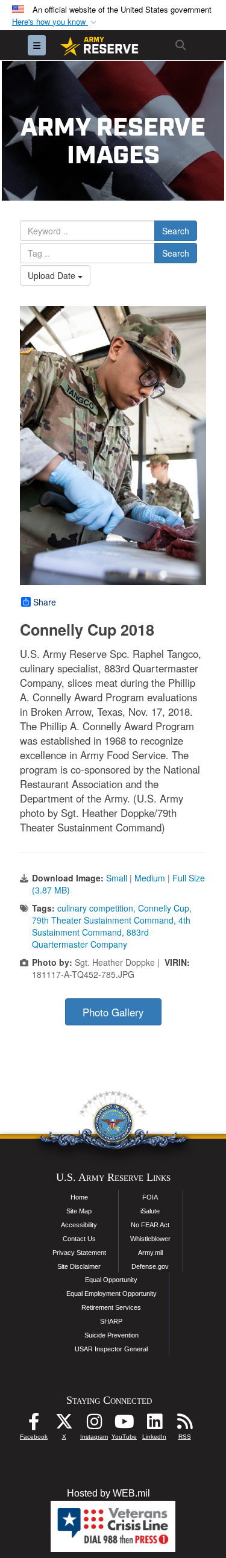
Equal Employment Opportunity (111, 1293)
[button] (55, 22)
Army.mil (150, 1252)
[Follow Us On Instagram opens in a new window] (94, 1424)
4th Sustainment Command (111, 926)
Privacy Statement (79, 1252)
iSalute (150, 1211)
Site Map (79, 1211)
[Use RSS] (184, 1424)
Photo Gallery (113, 1012)
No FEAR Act (150, 1224)
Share (44, 602)
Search (175, 231)
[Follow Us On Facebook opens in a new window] (34, 1424)
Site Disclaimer (79, 1266)
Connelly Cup (163, 908)
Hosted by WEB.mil (108, 1493)
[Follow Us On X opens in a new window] (64, 1424)
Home (79, 1197)
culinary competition (95, 908)
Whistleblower (150, 1238)
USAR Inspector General (111, 1349)
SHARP (111, 1321)
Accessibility (79, 1224)
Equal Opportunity (111, 1279)
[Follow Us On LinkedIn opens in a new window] (154, 1424)
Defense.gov (150, 1266)
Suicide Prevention (111, 1335)
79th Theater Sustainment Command (103, 920)
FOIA (150, 1197)
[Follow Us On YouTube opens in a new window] (124, 1424)
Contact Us (79, 1238)
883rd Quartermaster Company (90, 938)
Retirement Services (111, 1307)
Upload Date (53, 275)
